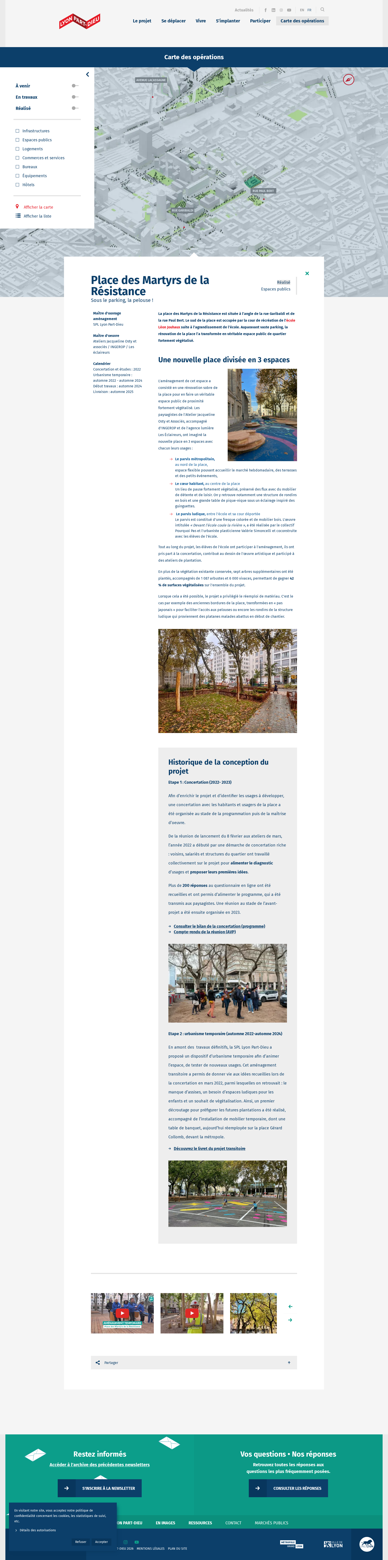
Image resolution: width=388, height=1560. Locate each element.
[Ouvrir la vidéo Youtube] (122, 1313)
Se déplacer (173, 21)
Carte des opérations (302, 21)
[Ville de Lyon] (333, 1544)
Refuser (80, 1542)
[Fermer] (307, 273)
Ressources (200, 1523)
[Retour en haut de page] (289, 1362)
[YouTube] (289, 10)
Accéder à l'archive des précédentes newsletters (100, 1464)
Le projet (142, 21)
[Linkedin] (273, 10)
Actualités (244, 10)
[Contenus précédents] (290, 1306)
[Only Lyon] (367, 1544)
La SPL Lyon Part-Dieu (121, 1523)
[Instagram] (281, 10)
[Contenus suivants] (290, 1320)
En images (165, 1523)
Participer (260, 21)
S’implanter (228, 21)
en (302, 10)
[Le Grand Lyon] (291, 1544)
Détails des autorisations (38, 1530)
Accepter (101, 1542)
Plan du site (177, 1549)
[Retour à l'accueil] (79, 21)
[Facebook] (265, 10)
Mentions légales (151, 1549)
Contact (233, 1523)
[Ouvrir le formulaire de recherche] (322, 10)
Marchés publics (271, 1523)
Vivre (201, 21)
